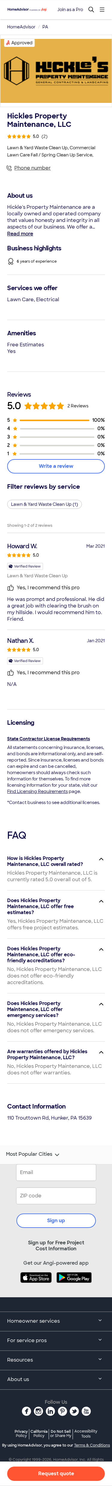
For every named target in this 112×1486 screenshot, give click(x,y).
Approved (22, 42)
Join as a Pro (70, 9)
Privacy (21, 1433)
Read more (20, 234)
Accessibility (85, 1434)
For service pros (27, 1340)
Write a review (56, 466)
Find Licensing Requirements (37, 791)
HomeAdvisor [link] (21, 27)
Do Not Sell (60, 1433)
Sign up (56, 1220)
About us (18, 1379)
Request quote (56, 1473)
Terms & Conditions (92, 1445)
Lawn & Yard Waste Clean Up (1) (44, 504)
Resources (20, 1360)
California (38, 1433)
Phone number (32, 168)
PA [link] (45, 27)
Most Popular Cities (29, 1154)
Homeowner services (33, 1321)
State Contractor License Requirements (48, 739)
